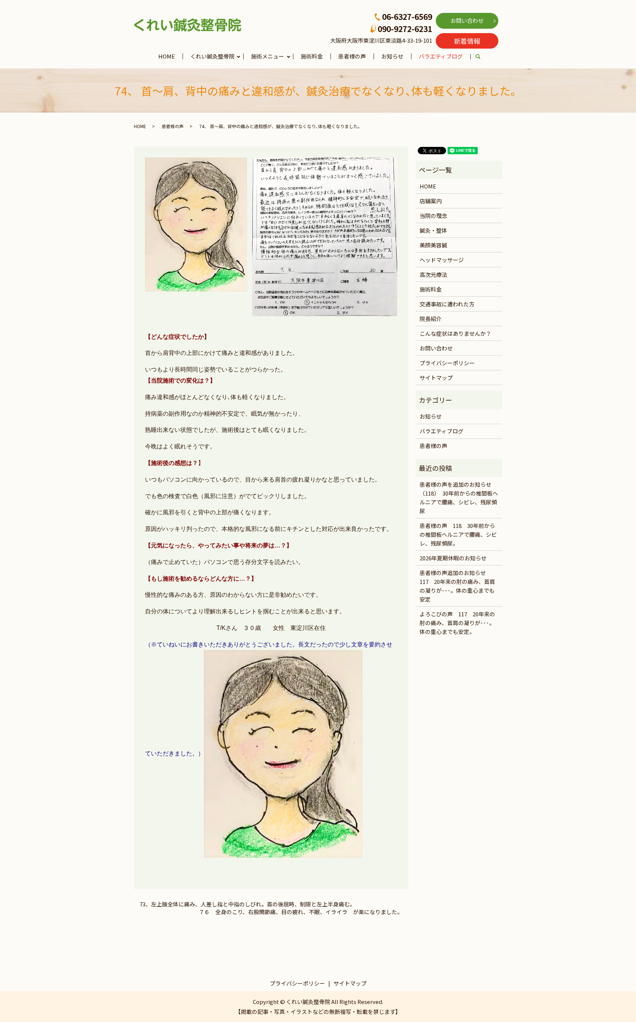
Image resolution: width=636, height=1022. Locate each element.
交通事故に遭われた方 (447, 304)
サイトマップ (436, 377)
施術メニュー (267, 56)
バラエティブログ (441, 56)
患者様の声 (352, 56)
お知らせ (392, 56)
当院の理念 (433, 215)
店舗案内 (431, 201)
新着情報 (467, 41)
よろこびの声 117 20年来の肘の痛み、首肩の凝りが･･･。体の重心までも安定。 (457, 622)
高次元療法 (433, 274)
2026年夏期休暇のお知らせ (453, 558)
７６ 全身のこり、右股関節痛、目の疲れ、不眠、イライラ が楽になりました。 (301, 912)
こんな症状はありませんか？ (455, 333)
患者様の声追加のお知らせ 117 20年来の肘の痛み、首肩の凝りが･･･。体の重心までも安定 (457, 586)
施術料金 (312, 56)
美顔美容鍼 (433, 245)
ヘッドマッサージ (442, 260)
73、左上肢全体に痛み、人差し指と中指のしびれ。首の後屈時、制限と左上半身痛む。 (247, 904)
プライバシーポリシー (447, 363)
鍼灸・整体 (433, 230)
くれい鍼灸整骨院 (212, 56)
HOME (166, 56)
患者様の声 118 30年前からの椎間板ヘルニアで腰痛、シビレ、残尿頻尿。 (458, 534)
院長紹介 (431, 319)
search (482, 57)
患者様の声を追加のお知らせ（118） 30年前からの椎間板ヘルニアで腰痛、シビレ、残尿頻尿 (459, 497)
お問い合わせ (467, 20)
